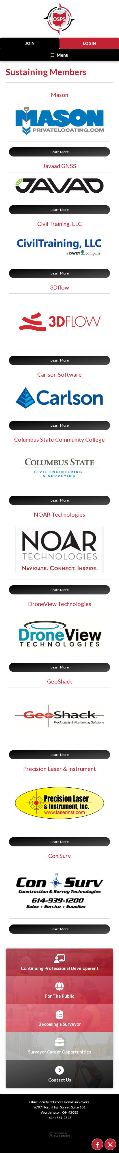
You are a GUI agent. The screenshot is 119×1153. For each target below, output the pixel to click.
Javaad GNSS (59, 166)
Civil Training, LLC (59, 223)
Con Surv (59, 855)
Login (89, 43)
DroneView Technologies (59, 604)
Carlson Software (59, 374)
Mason (59, 94)
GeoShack (59, 681)
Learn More (60, 152)
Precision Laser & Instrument (59, 768)
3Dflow (59, 287)
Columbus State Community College (59, 439)
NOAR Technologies (59, 514)
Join (30, 43)
